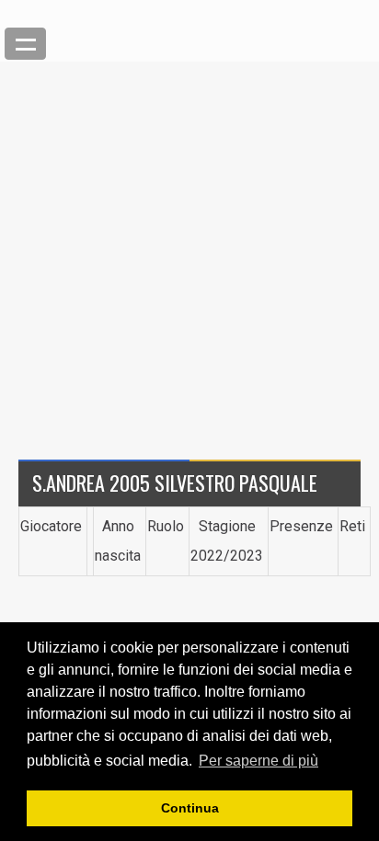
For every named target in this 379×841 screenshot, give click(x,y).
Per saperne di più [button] (258, 760)
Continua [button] (190, 808)
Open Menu (25, 44)
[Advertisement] (189, 251)
